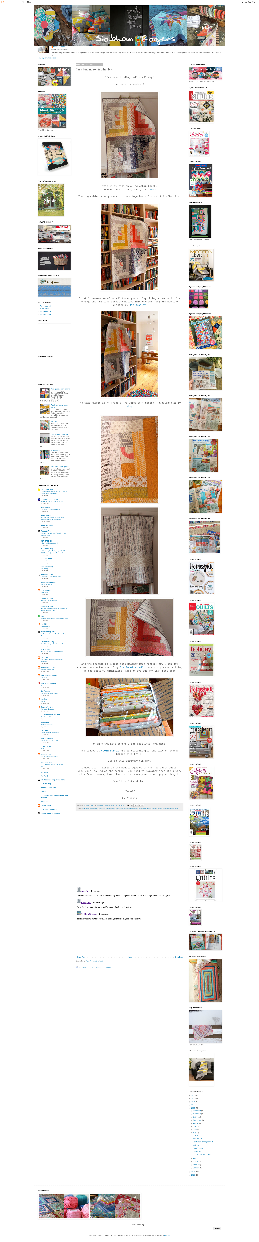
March (195, 1162)
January (196, 1168)
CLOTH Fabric (110, 750)
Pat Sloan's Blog (47, 549)
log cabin (102, 808)
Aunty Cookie (46, 515)
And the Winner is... (47, 561)
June (195, 1130)
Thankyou (44, 677)
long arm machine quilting (124, 808)
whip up (43, 792)
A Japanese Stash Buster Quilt (51, 576)
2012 (193, 1108)
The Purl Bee (45, 776)
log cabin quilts (110, 808)
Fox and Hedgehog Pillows (49, 693)
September (197, 1120)
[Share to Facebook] (140, 805)
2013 (193, 1105)
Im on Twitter (44, 309)
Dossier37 (45, 802)
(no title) (54, 421)
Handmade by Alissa (49, 632)
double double (45, 626)
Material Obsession (48, 582)
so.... (42, 685)
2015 (193, 1098)
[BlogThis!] (134, 805)
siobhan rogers (157, 808)
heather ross (94, 808)
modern (135, 808)
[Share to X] (137, 805)
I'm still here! (197, 1136)
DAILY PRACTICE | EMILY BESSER (52, 651)
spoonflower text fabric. (170, 808)
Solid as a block (56, 450)
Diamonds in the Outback (49, 600)
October (196, 1117)
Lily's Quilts (45, 658)
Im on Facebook (46, 314)
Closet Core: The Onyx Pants (50, 509)
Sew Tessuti (45, 507)
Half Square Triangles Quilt (203, 1142)
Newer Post (80, 957)
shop (129, 406)
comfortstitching (47, 567)
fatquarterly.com (47, 606)
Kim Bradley (138, 305)
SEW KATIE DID (47, 541)
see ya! (43, 701)
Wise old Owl (197, 1139)
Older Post (179, 957)
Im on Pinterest (45, 311)
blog (42, 616)
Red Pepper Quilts (47, 575)
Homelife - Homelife (48, 788)
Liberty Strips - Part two (59, 434)
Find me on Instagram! (48, 709)
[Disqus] (129, 850)
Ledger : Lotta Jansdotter (50, 813)
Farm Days (44, 592)
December (197, 1111)
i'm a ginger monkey (48, 683)
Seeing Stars (197, 1151)
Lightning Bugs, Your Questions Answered (54, 618)
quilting (149, 808)
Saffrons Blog (46, 784)
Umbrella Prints (47, 525)
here (153, 189)
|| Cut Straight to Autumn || (49, 543)
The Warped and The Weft (50, 715)
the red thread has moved (49, 756)
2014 (193, 1102)
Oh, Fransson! (46, 691)
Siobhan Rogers (59, 47)
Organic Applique (46, 584)
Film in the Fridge (47, 598)
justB (42, 748)
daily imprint (45, 650)
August (196, 1123)
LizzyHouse (45, 731)
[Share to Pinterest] (142, 805)
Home (130, 957)
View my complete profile (47, 58)
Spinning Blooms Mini (47, 669)
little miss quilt (132, 667)
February (196, 1165)
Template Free (46, 531)
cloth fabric (85, 808)
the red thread (46, 754)
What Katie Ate (46, 762)
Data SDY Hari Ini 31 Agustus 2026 (52, 501)
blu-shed (44, 699)
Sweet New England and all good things (53, 644)
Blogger (167, 1235)
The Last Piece (46, 559)
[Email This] (132, 805)
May (195, 1133)
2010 (193, 1175)
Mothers (196, 1145)
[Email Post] (128, 805)
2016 (193, 1095)
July (195, 1126)
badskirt (44, 624)
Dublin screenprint (46, 725)
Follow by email (45, 306)
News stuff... (45, 723)
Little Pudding (46, 590)
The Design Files (47, 490)
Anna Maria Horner (48, 667)
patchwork (142, 808)
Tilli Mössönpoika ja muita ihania (53, 780)
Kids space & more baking (60, 389)
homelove (44, 772)
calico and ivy (46, 746)
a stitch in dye (46, 805)
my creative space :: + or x (49, 740)
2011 (193, 1172)
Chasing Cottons (47, 707)
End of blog (44, 568)
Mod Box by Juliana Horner (49, 717)
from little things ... (48, 738)
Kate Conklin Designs (49, 675)
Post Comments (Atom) (94, 961)
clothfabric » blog (47, 642)
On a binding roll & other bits (203, 1155)
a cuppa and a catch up (49, 499)
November (197, 1114)
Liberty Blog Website (49, 809)
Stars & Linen (198, 1148)
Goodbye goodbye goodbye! (50, 732)
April (195, 1158)
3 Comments (120, 805)
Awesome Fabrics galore (60, 467)
